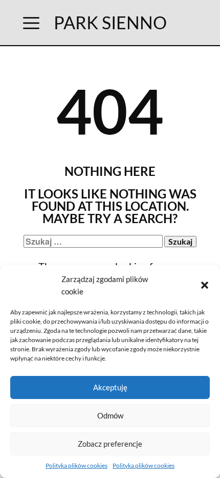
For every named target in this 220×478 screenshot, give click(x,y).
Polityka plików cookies (76, 465)
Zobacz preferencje (110, 443)
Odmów (110, 415)
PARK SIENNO (110, 22)
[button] (205, 285)
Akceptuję (110, 387)
